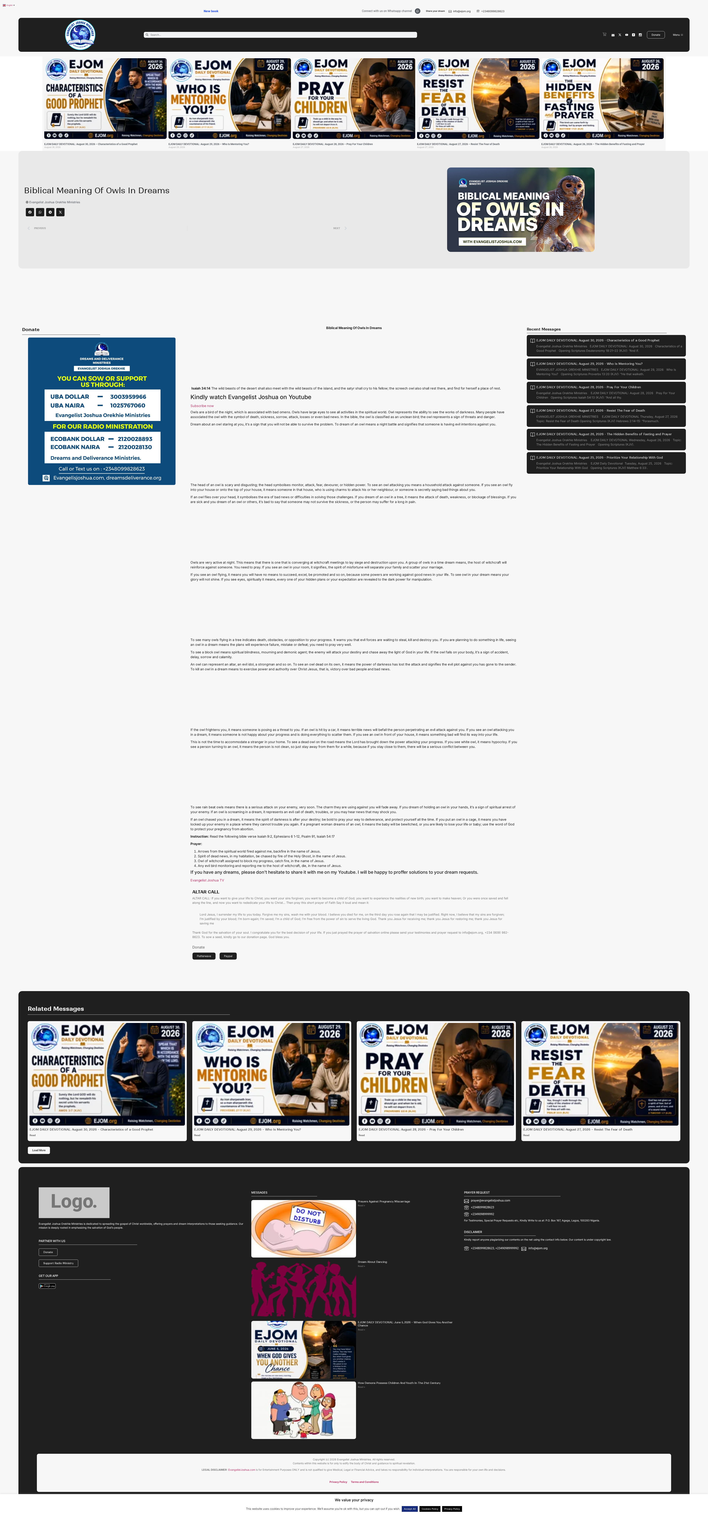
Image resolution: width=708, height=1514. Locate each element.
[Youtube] (627, 35)
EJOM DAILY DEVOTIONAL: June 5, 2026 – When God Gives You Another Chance (405, 1324)
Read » (361, 1205)
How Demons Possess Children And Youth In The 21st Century (399, 1383)
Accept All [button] (410, 1508)
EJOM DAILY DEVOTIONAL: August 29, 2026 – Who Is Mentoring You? (209, 144)
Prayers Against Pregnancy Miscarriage (384, 1201)
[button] (30, 212)
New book (211, 11)
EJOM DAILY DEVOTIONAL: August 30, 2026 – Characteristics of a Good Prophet (91, 144)
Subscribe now (202, 406)
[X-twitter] (620, 35)
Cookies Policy (430, 1508)
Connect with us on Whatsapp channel (387, 11)
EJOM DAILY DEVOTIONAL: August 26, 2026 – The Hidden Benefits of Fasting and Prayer (593, 144)
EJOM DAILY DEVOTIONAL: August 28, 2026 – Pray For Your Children (333, 144)
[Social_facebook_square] (633, 35)
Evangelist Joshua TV (207, 880)
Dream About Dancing (372, 1262)
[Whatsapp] (417, 11)
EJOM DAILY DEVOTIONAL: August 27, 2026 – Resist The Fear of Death (458, 144)
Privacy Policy (452, 1508)
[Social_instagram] (640, 35)
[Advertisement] (354, 296)
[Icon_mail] (613, 35)
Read (33, 1135)
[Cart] (604, 34)
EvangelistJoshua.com (241, 1469)
